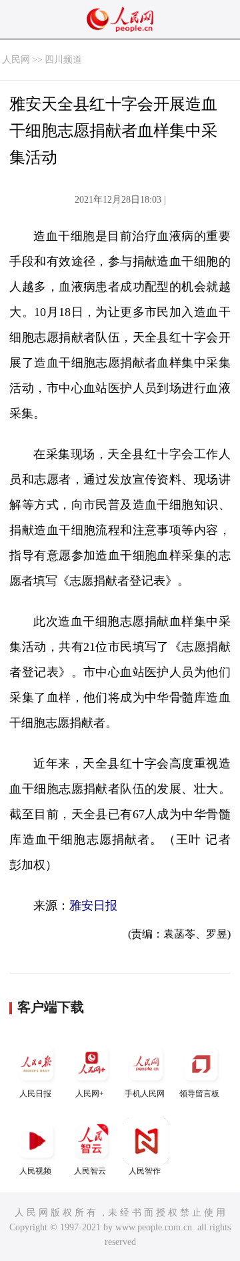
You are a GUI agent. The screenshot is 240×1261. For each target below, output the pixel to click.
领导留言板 (199, 1093)
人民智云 (90, 1171)
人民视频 (35, 1171)
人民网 (16, 60)
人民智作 (145, 1171)
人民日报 (35, 1093)
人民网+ (89, 1093)
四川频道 (63, 60)
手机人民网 (145, 1093)
